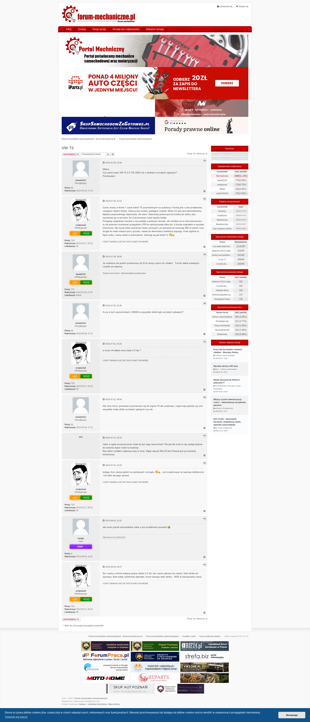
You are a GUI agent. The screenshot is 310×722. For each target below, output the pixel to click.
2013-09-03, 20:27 (113, 567)
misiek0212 (80, 180)
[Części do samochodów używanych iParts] (155, 83)
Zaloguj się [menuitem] (243, 6)
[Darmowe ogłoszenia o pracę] (105, 656)
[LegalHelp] (201, 125)
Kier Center (218, 428)
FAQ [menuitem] (68, 29)
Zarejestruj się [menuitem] (226, 6)
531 (237, 189)
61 (72, 188)
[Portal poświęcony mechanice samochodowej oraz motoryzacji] (155, 51)
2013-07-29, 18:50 (113, 256)
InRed (222, 189)
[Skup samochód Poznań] (105, 678)
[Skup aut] (108, 125)
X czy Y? (222, 259)
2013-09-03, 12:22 (113, 521)
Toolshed (218, 355)
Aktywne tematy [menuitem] (155, 29)
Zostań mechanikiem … (222, 255)
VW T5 (68, 148)
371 (237, 193)
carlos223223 (222, 193)
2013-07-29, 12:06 (113, 163)
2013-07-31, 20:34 (113, 438)
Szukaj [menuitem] (82, 29)
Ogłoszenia (228, 428)
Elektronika (222, 334)
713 (72, 240)
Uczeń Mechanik (220, 386)
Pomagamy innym (222, 299)
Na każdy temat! (222, 330)
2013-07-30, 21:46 (113, 305)
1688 (236, 176)
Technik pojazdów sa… (222, 295)
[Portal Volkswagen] (204, 667)
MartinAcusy (222, 220)
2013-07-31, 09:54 (113, 399)
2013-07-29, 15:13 (113, 201)
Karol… (217, 369)
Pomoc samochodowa (222, 317)
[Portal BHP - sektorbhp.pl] (155, 667)
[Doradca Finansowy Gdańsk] (105, 646)
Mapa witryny (114, 704)
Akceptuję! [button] (292, 715)
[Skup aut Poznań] (201, 108)
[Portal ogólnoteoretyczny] (204, 656)
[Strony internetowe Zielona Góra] (105, 667)
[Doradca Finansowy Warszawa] (179, 688)
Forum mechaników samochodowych (91, 698)
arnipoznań (81, 225)
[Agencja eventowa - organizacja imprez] (204, 678)
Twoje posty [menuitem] (99, 29)
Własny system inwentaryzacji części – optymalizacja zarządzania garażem (229, 402)
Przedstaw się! (222, 321)
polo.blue (218, 408)
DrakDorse (222, 215)
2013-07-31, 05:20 (113, 344)
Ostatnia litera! (222, 290)
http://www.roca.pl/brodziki (114, 537)
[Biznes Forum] (204, 646)
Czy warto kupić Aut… (222, 246)
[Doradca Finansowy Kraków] (155, 646)
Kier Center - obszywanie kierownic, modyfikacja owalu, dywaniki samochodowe (227, 422)
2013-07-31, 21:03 (113, 465)
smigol (81, 538)
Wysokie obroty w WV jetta (225, 366)
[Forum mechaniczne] (99, 14)
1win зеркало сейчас (222, 229)
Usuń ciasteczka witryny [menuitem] (209, 636)
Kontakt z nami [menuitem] (189, 636)
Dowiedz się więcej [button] (16, 717)
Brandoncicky (222, 224)
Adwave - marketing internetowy (93, 704)
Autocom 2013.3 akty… (222, 251)
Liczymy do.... (222, 264)
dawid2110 (81, 274)
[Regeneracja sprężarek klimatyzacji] (155, 678)
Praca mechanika (222, 325)
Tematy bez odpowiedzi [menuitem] (125, 29)
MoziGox (222, 211)
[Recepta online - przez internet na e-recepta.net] (108, 108)
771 (72, 289)
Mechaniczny (222, 176)
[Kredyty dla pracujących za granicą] (155, 656)
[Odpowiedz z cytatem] (205, 160)
